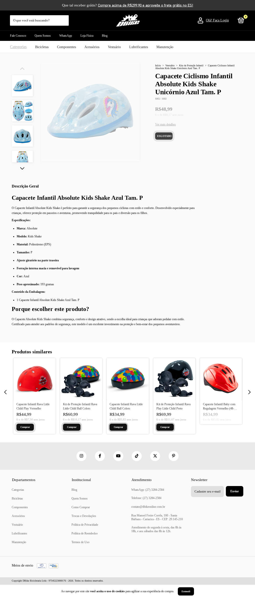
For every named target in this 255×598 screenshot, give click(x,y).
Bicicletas (42, 47)
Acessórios (91, 47)
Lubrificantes (138, 47)
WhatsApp (65, 35)
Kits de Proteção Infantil (191, 65)
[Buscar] (65, 18)
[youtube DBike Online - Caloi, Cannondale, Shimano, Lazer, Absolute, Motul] (118, 456)
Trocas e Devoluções (83, 516)
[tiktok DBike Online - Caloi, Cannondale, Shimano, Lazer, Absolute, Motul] (137, 456)
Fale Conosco (18, 35)
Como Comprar (80, 507)
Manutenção (164, 47)
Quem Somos (43, 35)
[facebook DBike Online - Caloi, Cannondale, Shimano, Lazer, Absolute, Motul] (100, 456)
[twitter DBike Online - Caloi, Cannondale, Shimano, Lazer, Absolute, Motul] (155, 456)
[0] (240, 21)
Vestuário (114, 47)
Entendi (186, 591)
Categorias (18, 47)
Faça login (221, 20)
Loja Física (86, 35)
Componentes (66, 47)
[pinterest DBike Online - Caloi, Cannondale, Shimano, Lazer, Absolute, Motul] (174, 456)
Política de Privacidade (84, 524)
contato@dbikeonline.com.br (148, 506)
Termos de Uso (80, 542)
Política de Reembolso (84, 533)
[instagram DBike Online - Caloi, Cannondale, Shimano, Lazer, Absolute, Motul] (81, 456)
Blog (105, 35)
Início (158, 65)
